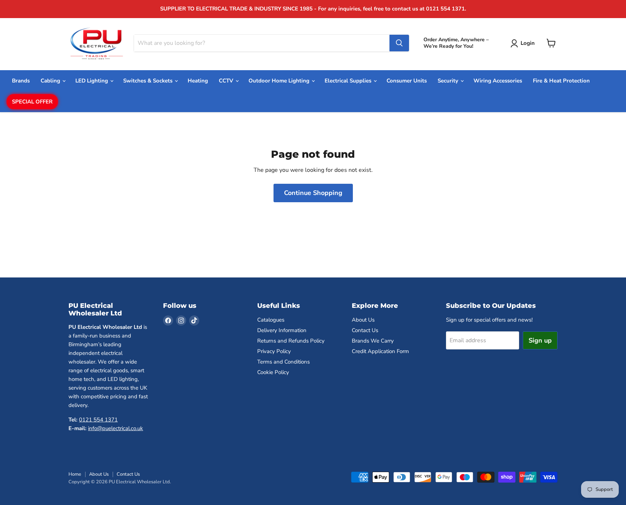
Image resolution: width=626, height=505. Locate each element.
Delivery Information (281, 330)
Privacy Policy (274, 351)
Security (449, 80)
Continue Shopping (313, 192)
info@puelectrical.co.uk (115, 428)
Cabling (51, 80)
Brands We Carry (373, 340)
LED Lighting (92, 80)
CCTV (227, 80)
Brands (21, 80)
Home (74, 474)
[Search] (399, 43)
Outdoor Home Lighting (280, 80)
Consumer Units (407, 80)
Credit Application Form (380, 351)
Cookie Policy (273, 372)
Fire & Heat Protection (561, 80)
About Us (363, 319)
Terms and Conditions (283, 361)
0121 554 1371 (98, 419)
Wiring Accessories (497, 80)
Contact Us (365, 330)
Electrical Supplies (349, 80)
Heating (198, 80)
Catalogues (270, 319)
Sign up (540, 340)
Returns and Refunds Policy (291, 340)
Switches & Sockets (148, 80)
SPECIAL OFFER (32, 101)
